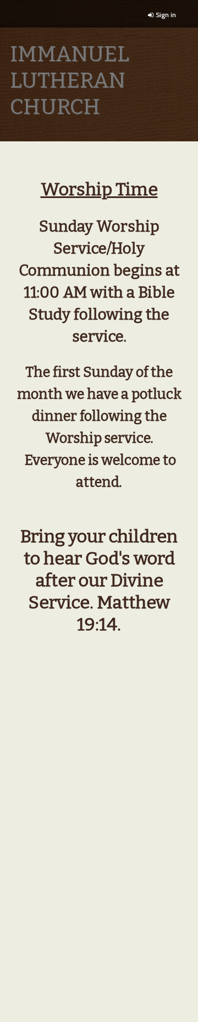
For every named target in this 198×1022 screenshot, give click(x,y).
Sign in (166, 14)
